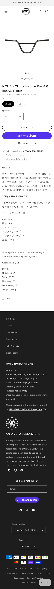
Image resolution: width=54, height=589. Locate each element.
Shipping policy (43, 573)
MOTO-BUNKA (30, 449)
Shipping (17, 94)
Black (8, 104)
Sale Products (12, 346)
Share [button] (7, 298)
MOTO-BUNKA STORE (23, 569)
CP (22, 105)
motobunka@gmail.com (26, 382)
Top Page (10, 319)
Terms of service (27, 573)
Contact (9, 325)
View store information (16, 159)
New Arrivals (12, 332)
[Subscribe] (43, 489)
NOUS (6, 167)
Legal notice (19, 578)
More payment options (27, 143)
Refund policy (41, 569)
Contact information (35, 578)
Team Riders (12, 353)
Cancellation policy (28, 582)
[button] (6, 11)
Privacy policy (12, 573)
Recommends (12, 339)
